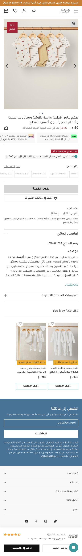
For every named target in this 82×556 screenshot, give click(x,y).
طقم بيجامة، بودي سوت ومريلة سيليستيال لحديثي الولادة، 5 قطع (32, 370)
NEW (73, 174)
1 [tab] (42, 113)
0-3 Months (39, 174)
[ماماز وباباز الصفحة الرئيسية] (65, 11)
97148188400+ (48, 456)
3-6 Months (22, 174)
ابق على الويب (60, 548)
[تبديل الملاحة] (76, 10)
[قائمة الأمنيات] (52, 324)
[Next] (7, 66)
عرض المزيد (71, 284)
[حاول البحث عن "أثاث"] (33, 10)
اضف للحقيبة (63, 386)
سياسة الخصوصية (62, 449)
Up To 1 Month (58, 174)
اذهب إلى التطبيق (22, 548)
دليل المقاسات (12, 166)
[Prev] (75, 66)
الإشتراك (41, 434)
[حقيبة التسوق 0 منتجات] (6, 11)
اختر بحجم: (72, 166)
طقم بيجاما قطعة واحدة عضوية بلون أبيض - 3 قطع (63, 370)
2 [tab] (39, 113)
